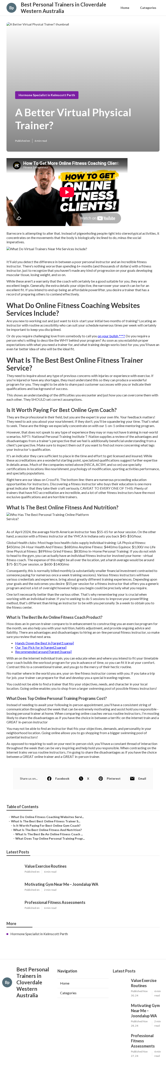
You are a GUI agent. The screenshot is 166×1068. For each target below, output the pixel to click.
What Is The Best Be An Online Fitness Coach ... (49, 834)
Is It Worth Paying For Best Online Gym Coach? (46, 825)
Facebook (62, 778)
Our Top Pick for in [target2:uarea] (40, 647)
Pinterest (114, 778)
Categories (148, 7)
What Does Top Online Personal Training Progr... (50, 838)
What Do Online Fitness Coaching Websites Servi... (47, 817)
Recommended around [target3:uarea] (43, 652)
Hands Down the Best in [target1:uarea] (44, 643)
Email (142, 778)
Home (125, 7)
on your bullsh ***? (111, 336)
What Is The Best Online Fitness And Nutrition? (47, 830)
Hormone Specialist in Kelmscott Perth (47, 95)
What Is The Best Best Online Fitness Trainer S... (45, 821)
